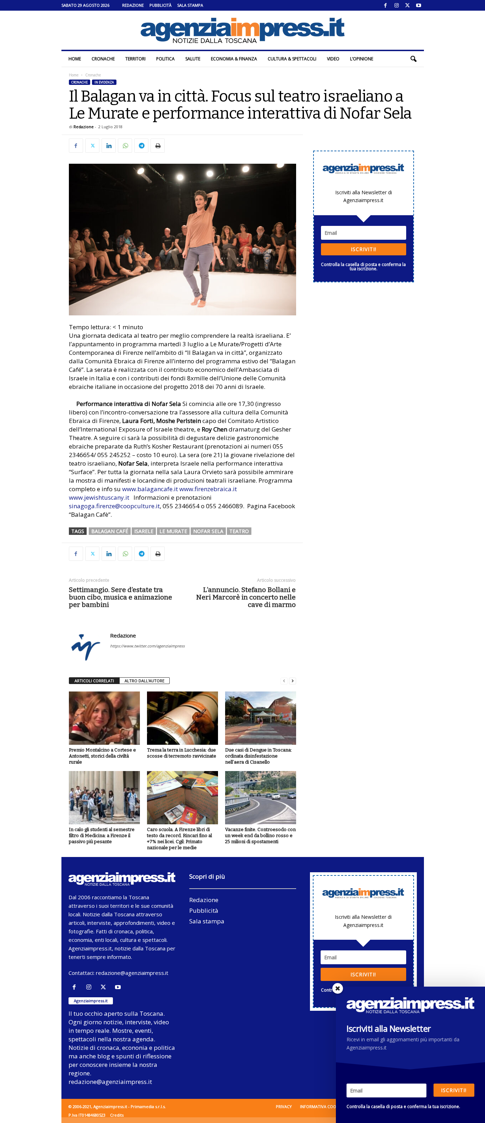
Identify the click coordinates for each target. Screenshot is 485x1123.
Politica (165, 59)
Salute (192, 59)
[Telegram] (141, 146)
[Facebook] (385, 5)
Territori (135, 59)
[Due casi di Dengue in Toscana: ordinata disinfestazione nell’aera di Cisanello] (260, 718)
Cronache (103, 59)
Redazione (133, 5)
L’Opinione (361, 59)
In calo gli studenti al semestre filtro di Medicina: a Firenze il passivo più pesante (102, 835)
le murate (173, 531)
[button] (413, 59)
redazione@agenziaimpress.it (132, 972)
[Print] (158, 146)
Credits (117, 1115)
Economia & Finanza (234, 59)
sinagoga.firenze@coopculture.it (114, 506)
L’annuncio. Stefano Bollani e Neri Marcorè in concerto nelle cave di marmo (246, 597)
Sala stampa (190, 5)
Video (333, 59)
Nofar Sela (208, 531)
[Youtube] (418, 5)
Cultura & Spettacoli (292, 59)
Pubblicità (160, 5)
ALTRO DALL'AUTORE (144, 680)
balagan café (109, 531)
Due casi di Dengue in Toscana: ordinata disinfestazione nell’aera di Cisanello (258, 756)
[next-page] (292, 681)
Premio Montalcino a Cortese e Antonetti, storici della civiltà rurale (102, 756)
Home (75, 59)
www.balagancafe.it (150, 489)
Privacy (284, 1106)
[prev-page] (284, 681)
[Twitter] (407, 5)
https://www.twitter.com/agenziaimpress (147, 646)
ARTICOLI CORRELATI (94, 680)
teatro (239, 531)
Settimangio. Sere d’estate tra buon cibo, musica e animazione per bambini (120, 597)
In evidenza (104, 82)
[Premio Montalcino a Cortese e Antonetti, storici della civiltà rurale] (104, 718)
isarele (143, 531)
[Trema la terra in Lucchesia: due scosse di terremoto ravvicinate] (182, 718)
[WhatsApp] (125, 146)
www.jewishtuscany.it (99, 497)
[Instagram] (396, 5)
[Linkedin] (109, 146)
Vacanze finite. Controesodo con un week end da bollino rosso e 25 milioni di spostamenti (260, 835)
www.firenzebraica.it (208, 489)
